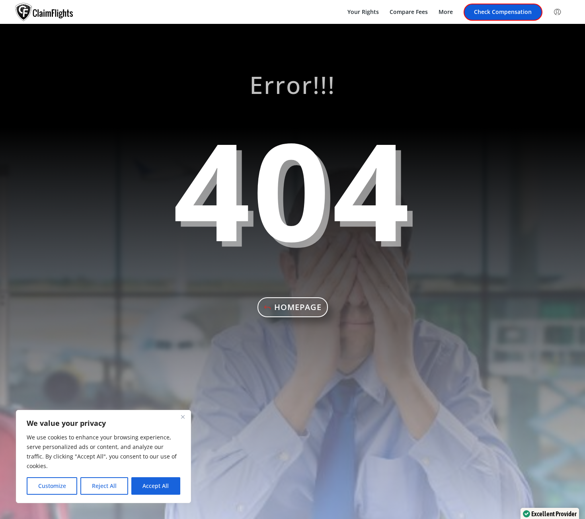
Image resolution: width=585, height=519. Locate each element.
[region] (103, 456)
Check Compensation (503, 12)
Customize (52, 486)
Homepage (298, 307)
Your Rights (363, 12)
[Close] (182, 416)
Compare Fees (409, 12)
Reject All (104, 486)
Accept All (155, 486)
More (446, 12)
